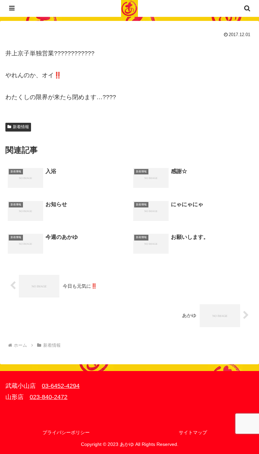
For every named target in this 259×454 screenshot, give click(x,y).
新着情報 (21, 126)
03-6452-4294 (61, 385)
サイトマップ (193, 432)
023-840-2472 (48, 397)
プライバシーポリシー (66, 432)
